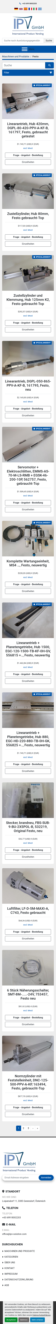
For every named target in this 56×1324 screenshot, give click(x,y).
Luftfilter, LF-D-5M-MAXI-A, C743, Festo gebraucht (28, 911)
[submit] (49, 65)
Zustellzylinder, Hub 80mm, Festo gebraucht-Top (28, 216)
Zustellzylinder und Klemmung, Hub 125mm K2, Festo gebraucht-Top (28, 300)
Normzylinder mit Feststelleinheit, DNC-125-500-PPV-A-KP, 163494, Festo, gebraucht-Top (28, 1082)
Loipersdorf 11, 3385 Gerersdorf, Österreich (24, 1201)
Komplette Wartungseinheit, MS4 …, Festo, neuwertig (28, 563)
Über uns (9, 1262)
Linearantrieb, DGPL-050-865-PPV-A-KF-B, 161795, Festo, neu (28, 385)
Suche (49, 40)
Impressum (11, 1274)
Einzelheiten (28, 162)
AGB (6, 1285)
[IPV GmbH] (19, 1161)
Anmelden (46, 1177)
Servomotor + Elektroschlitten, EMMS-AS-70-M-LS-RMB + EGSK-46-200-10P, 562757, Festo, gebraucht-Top (28, 475)
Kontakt (9, 1268)
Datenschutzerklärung (41, 1315)
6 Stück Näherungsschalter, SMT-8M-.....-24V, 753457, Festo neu (28, 994)
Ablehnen (24, 1320)
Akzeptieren (11, 1320)
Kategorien (11, 1256)
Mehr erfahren (37, 1320)
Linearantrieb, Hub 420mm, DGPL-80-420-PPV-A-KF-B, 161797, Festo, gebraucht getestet (28, 130)
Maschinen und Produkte (19, 1251)
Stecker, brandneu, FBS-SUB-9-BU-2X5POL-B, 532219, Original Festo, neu (28, 827)
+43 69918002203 (29, 4)
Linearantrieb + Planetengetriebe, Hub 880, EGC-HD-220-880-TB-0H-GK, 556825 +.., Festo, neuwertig (28, 739)
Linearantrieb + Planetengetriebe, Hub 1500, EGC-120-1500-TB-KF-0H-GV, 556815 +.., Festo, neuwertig (28, 649)
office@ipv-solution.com (14, 1234)
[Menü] (24, 49)
